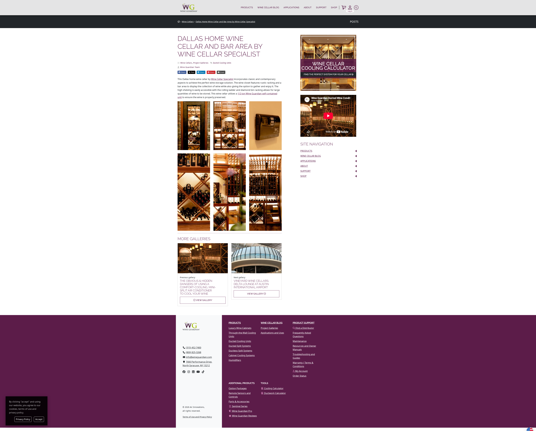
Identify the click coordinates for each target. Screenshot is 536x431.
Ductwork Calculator (275, 393)
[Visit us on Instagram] (188, 372)
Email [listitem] (222, 72)
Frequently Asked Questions (302, 334)
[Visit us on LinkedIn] (193, 372)
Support (321, 7)
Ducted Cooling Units (222, 62)
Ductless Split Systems (240, 350)
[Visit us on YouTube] (198, 372)
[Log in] (350, 8)
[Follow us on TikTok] (203, 372)
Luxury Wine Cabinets (240, 328)
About (308, 7)
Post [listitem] (192, 72)
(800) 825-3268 (193, 352)
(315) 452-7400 (193, 347)
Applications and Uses (272, 332)
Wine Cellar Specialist (222, 79)
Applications (291, 7)
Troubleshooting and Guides (304, 356)
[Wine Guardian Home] (189, 7)
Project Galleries (200, 62)
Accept (38, 419)
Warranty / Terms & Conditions (303, 364)
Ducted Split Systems (240, 345)
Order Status (299, 375)
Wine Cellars (186, 62)
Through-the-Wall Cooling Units (242, 334)
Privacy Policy (23, 419)
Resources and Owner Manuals (304, 347)
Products (247, 7)
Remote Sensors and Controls (240, 395)
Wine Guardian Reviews (244, 415)
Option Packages (238, 388)
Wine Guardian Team (190, 67)
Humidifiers (235, 360)
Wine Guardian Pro (241, 411)
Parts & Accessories (239, 401)
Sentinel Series (239, 406)
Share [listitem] (183, 72)
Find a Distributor (304, 328)
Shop (334, 7)
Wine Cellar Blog (268, 7)
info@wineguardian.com (199, 357)
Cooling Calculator (273, 388)
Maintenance (300, 341)
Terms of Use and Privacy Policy (197, 416)
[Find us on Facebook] (184, 372)
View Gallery (204, 300)
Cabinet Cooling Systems (242, 355)
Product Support (303, 323)
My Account (301, 371)
